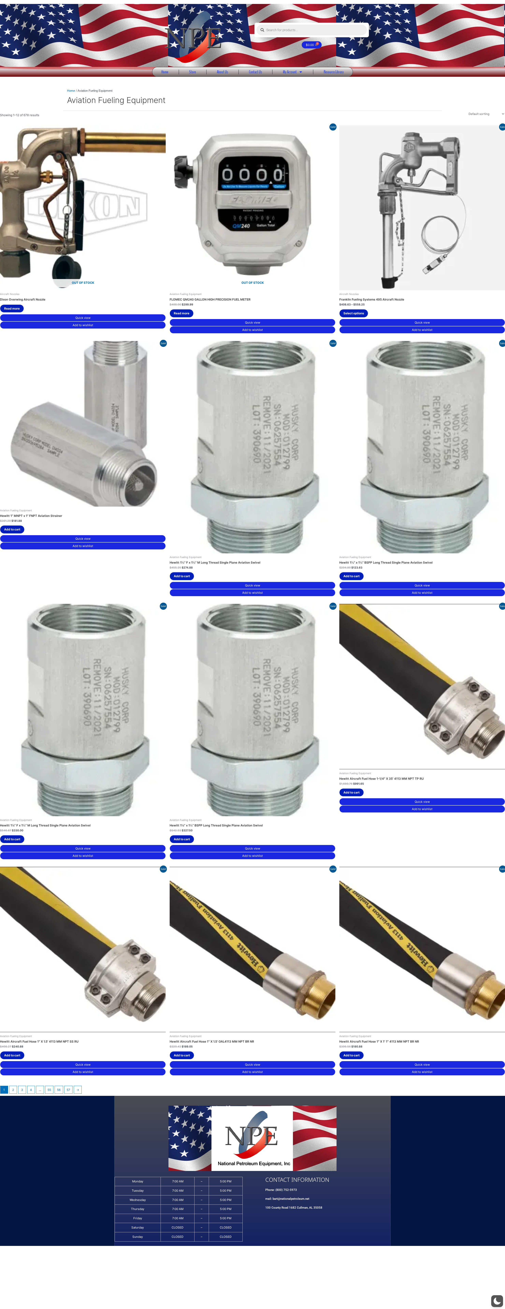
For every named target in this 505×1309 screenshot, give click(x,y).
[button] (497, 1301)
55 (49, 1090)
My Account (290, 72)
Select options (353, 313)
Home (164, 72)
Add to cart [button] (12, 529)
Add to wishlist (83, 325)
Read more (12, 308)
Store (192, 72)
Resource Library (334, 72)
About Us (222, 72)
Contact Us (255, 72)
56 (59, 1090)
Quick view (83, 318)
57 (68, 1090)
